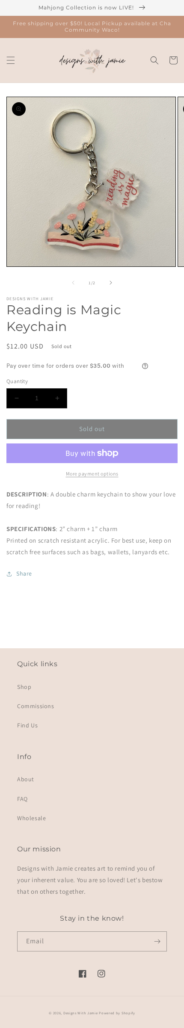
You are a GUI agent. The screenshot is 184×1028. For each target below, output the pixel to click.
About (25, 779)
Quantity (17, 381)
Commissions (35, 706)
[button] (10, 60)
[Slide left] (73, 282)
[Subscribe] (157, 941)
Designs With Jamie (80, 1012)
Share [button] (24, 573)
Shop (24, 687)
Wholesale (31, 818)
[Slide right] (110, 282)
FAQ (22, 799)
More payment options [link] (92, 473)
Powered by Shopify (117, 1012)
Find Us (27, 725)
